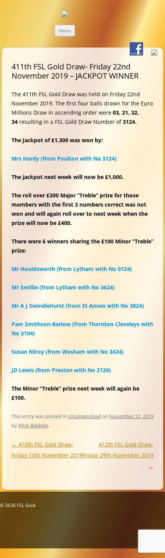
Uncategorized (84, 416)
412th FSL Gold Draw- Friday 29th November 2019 (117, 455)
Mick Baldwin (33, 425)
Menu (65, 30)
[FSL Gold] (65, 14)
